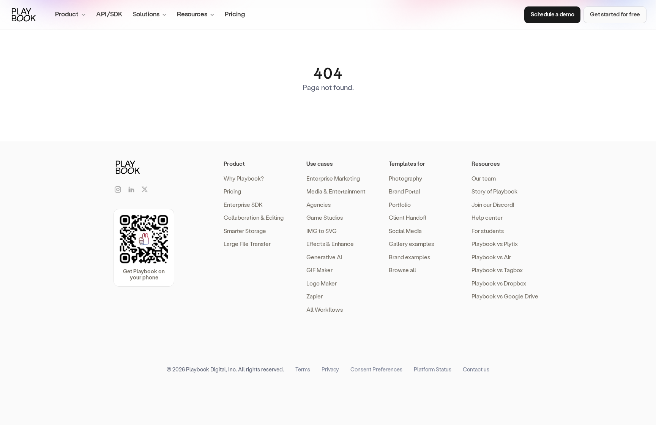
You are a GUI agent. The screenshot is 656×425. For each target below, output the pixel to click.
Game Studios (324, 217)
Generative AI (324, 257)
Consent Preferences (376, 369)
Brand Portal (404, 191)
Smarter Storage (245, 230)
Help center (487, 217)
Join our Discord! (493, 204)
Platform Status (432, 369)
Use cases (319, 163)
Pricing (235, 13)
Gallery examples (411, 243)
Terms (302, 369)
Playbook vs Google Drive (505, 296)
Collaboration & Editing (254, 217)
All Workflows (324, 309)
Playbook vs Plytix (495, 243)
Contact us (476, 369)
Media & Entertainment (336, 191)
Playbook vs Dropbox (499, 283)
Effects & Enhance (330, 243)
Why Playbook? (244, 178)
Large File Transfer (247, 243)
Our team (484, 178)
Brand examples (409, 257)
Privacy (330, 369)
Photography (405, 178)
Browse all (402, 269)
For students (488, 230)
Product (234, 163)
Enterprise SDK (243, 204)
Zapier (314, 296)
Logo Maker (321, 283)
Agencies (318, 204)
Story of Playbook (494, 191)
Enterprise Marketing (333, 178)
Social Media (405, 230)
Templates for (407, 163)
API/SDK (109, 13)
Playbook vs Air (491, 257)
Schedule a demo (552, 14)
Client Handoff (407, 217)
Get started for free (615, 14)
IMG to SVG (321, 230)
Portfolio (400, 204)
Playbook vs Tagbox (497, 269)
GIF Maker (319, 269)
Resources (486, 163)
